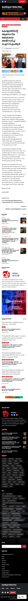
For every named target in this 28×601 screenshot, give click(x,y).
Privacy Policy (5, 570)
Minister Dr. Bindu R (6, 515)
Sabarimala (5, 527)
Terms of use (5, 577)
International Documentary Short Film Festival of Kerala (13, 504)
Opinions (11, 477)
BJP (3, 493)
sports (18, 527)
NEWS (11, 24)
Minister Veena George (7, 520)
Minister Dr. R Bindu (17, 515)
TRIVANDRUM (4, 26)
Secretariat (12, 527)
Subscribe (13, 592)
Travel (22, 484)
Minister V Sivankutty (18, 520)
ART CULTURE (18, 458)
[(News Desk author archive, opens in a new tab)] (3, 49)
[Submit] (24, 546)
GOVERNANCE (14, 468)
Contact (4, 560)
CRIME (3, 247)
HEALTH (3, 24)
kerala (23, 506)
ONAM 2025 (5, 477)
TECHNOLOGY (5, 484)
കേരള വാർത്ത (19, 534)
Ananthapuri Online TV (8, 554)
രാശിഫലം (18, 536)
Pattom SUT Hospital (7, 525)
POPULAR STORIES (17, 24)
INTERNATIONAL (16, 470)
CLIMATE (15, 461)
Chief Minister (9, 493)
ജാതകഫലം (5, 536)
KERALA (7, 24)
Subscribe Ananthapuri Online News (11, 575)
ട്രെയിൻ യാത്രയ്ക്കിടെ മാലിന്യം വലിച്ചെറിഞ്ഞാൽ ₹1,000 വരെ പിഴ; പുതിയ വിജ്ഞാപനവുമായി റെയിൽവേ (10, 240)
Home (3, 566)
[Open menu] (3, 19)
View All (24, 214)
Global (8, 468)
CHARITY (10, 461)
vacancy (4, 534)
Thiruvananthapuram (17, 529)
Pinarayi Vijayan (16, 525)
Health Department (12, 500)
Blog (3, 556)
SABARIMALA (19, 479)
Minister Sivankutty (15, 518)
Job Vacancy (11, 506)
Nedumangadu (5, 522)
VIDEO (11, 486)
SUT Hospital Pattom (7, 529)
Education (15, 498)
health (4, 500)
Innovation (8, 470)
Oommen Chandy (14, 522)
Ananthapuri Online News (12, 6)
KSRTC (23, 511)
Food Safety (21, 498)
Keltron (18, 506)
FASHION (12, 465)
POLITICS (4, 479)
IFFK (3, 470)
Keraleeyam (12, 511)
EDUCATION (16, 463)
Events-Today (5, 564)
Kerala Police (5, 511)
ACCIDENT (4, 458)
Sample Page (5, 573)
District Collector (6, 498)
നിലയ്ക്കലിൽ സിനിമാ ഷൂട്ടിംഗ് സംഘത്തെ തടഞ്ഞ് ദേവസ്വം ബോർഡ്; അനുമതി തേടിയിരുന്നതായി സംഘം (9, 230)
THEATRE (11, 484)
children (19, 496)
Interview (5, 506)
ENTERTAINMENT (6, 465)
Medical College (6, 513)
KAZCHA (4, 472)
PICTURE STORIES (18, 477)
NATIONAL (7, 236)
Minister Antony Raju (16, 513)
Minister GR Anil (6, 518)
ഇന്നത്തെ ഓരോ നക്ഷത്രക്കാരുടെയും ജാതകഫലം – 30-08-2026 (10, 220)
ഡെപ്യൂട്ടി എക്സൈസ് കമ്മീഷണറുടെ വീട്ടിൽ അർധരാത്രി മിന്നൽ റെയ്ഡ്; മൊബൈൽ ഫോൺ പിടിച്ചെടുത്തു (10, 250)
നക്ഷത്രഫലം (11, 536)
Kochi (19, 511)
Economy (10, 463)
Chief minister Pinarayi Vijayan (9, 496)
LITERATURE (15, 472)
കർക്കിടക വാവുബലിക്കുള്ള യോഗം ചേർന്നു (15, 209)
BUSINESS (4, 461)
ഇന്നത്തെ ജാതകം (12, 534)
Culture (4, 463)
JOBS (22, 470)
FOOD (4, 468)
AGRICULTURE (11, 458)
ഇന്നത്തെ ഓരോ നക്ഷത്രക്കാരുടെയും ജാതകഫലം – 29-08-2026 (10, 260)
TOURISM (17, 484)
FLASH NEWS (19, 465)
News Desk (9, 48)
